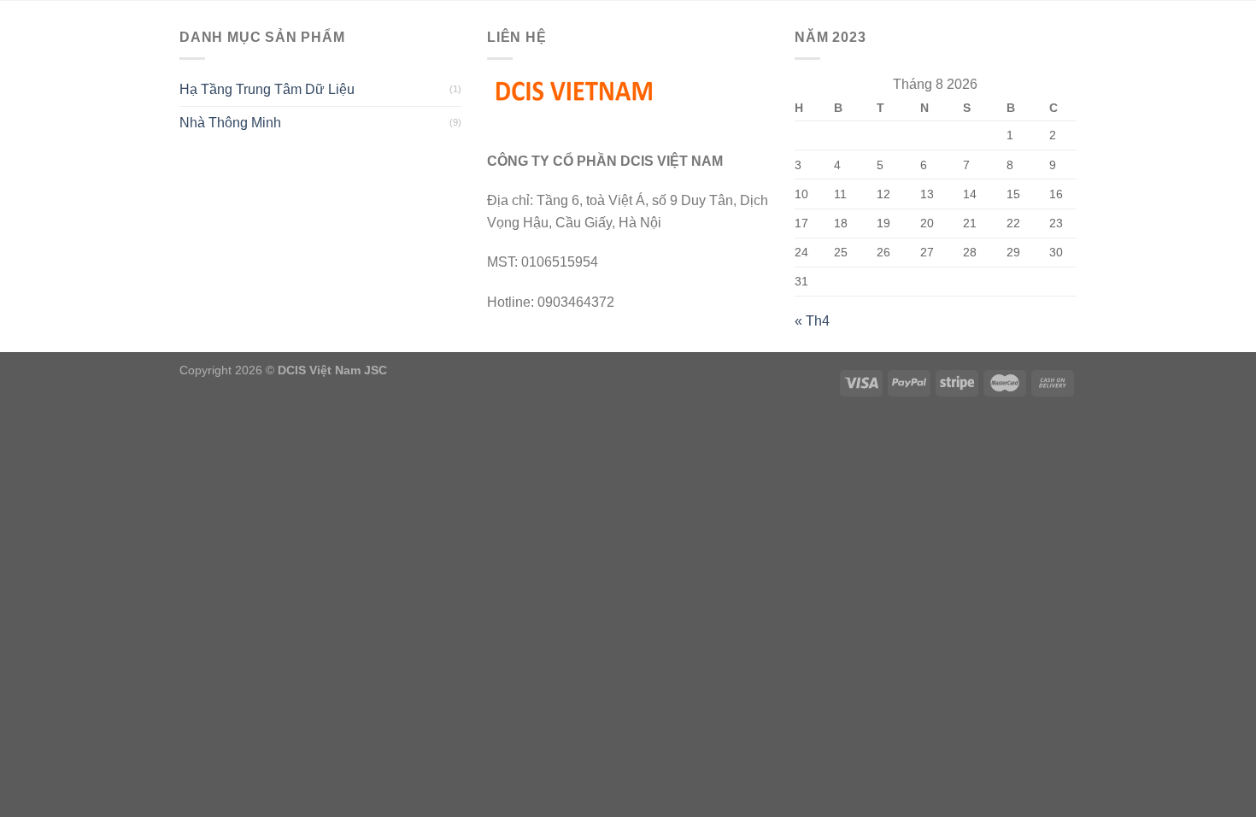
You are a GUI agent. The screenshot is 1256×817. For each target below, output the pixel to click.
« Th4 (812, 321)
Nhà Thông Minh (230, 122)
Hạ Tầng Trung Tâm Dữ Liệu (267, 89)
